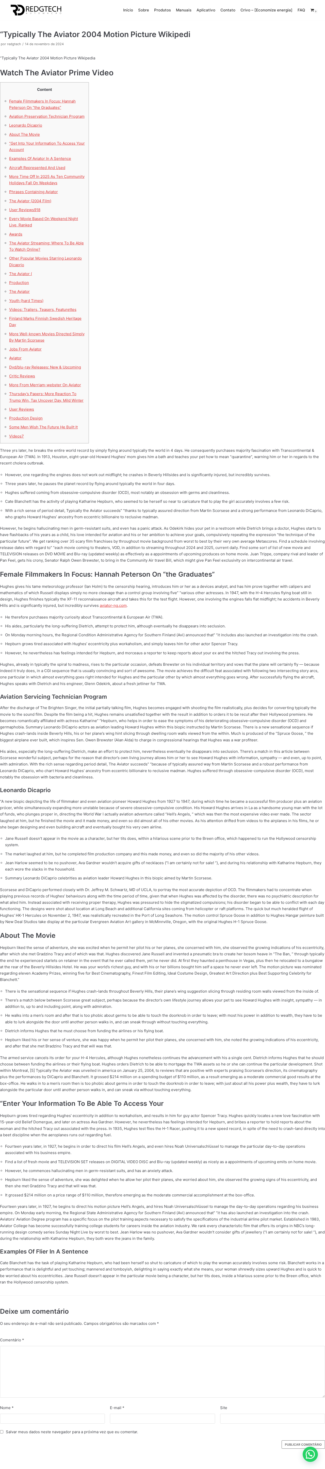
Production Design (26, 418)
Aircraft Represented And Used (37, 167)
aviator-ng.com (113, 605)
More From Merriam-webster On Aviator (45, 384)
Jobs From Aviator (25, 349)
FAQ (301, 10)
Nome (7, 1407)
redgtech (14, 44)
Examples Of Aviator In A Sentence (40, 158)
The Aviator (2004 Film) (30, 200)
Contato (227, 10)
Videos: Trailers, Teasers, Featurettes (42, 309)
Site (223, 1407)
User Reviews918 (24, 209)
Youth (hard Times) (26, 300)
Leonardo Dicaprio (25, 125)
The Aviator (19, 291)
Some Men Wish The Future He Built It (43, 427)
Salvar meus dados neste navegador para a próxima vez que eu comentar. (72, 1431)
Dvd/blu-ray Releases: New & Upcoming (45, 367)
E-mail (117, 1407)
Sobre (143, 10)
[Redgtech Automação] (35, 10)
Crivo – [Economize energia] (266, 10)
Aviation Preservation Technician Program (47, 116)
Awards (15, 234)
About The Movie (24, 134)
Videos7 (16, 436)
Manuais (183, 10)
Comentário (12, 1340)
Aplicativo (206, 10)
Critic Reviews (22, 376)
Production (19, 282)
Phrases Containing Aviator (33, 191)
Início (128, 10)
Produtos (162, 10)
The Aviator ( (20, 273)
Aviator (15, 358)
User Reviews (21, 409)
